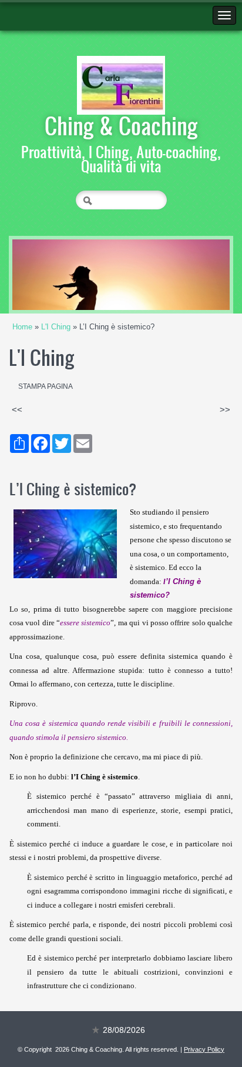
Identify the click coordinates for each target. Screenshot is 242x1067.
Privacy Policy (204, 1049)
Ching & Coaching (121, 125)
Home (22, 326)
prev (45, 274)
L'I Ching (55, 326)
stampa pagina (45, 386)
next (196, 274)
